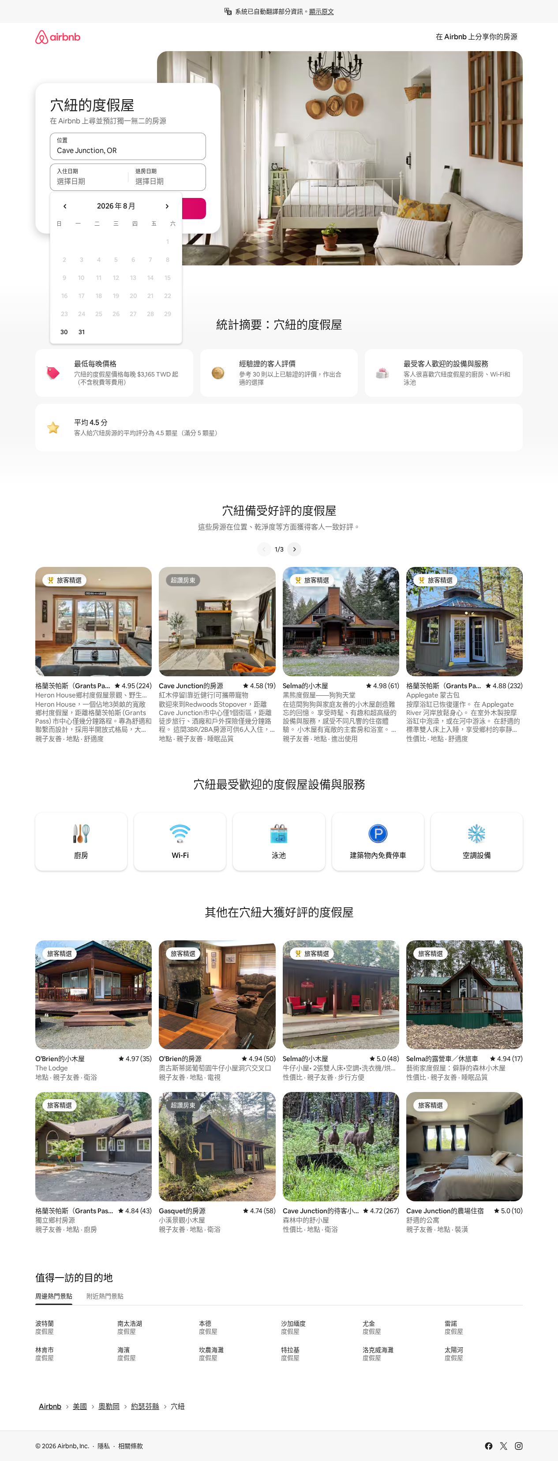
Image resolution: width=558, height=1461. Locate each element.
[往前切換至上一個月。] (65, 206)
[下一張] (294, 549)
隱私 (103, 1446)
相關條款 (130, 1446)
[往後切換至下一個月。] (166, 206)
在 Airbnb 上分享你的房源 (476, 36)
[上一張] (264, 549)
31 (82, 332)
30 (64, 332)
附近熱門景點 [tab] (105, 1296)
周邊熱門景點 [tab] (53, 1296)
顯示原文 (321, 11)
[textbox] (89, 181)
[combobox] (128, 150)
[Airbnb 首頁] (57, 37)
